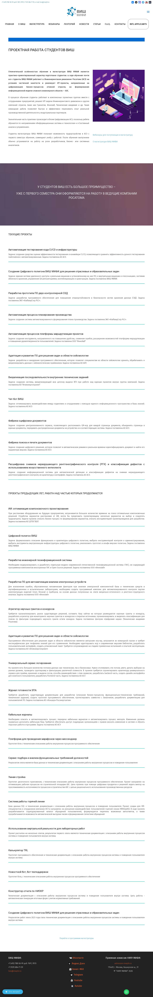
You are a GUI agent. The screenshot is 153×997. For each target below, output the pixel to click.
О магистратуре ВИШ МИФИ (105, 141)
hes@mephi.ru (15, 971)
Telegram (78, 974)
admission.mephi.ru (123, 963)
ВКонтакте (78, 957)
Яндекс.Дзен (78, 963)
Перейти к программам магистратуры (77, 938)
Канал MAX (78, 969)
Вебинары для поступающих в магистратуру (113, 135)
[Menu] (148, 12)
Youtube (77, 980)
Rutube (78, 985)
